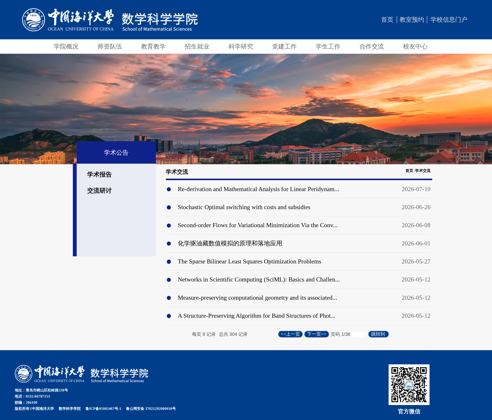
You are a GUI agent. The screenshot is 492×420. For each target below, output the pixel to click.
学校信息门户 (448, 19)
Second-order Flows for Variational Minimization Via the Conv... (257, 225)
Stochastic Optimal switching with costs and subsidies (244, 207)
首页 (387, 19)
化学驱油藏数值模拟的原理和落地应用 (230, 243)
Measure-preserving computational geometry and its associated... (257, 297)
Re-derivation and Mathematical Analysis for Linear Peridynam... (258, 189)
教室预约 (412, 19)
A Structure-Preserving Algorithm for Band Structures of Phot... (256, 315)
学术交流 (422, 170)
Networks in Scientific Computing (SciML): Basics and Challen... (259, 279)
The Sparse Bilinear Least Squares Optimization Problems (249, 261)
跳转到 (378, 334)
